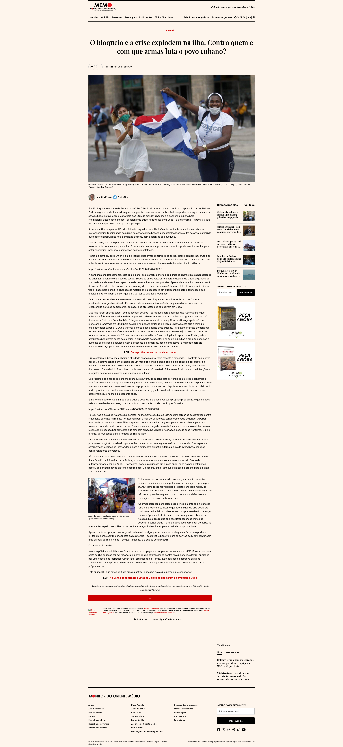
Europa (91, 716)
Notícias (94, 17)
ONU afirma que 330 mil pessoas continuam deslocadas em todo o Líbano (229, 244)
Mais (170, 17)
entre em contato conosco (164, 612)
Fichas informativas (183, 709)
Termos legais (153, 741)
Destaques (131, 17)
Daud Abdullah (138, 705)
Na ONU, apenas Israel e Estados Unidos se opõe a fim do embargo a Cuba (153, 577)
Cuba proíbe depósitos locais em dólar (153, 352)
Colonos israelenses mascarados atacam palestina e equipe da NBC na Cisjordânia (227, 215)
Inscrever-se (246, 292)
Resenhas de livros (97, 720)
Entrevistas (179, 720)
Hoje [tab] (219, 652)
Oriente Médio (95, 712)
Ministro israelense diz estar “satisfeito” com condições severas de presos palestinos (228, 229)
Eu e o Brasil (137, 727)
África (91, 705)
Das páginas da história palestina (147, 731)
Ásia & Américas (96, 709)
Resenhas (117, 17)
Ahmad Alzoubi (138, 709)
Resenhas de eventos (98, 724)
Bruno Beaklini (138, 720)
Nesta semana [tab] (231, 652)
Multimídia (160, 17)
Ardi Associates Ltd (246, 741)
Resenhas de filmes (97, 727)
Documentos (180, 716)
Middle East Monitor (151, 608)
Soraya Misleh (138, 716)
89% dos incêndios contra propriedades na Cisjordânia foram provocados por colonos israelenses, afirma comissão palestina (229, 259)
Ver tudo (249, 205)
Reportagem (180, 712)
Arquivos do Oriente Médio (144, 724)
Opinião (105, 17)
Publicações (145, 17)
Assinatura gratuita (222, 17)
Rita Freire (106, 197)
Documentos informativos (186, 705)
